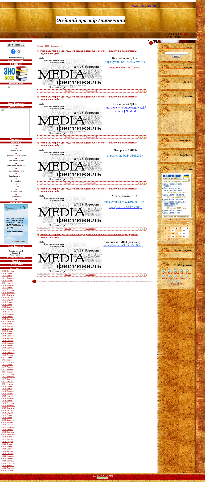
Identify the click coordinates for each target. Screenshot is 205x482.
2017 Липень (7, 372)
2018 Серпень (8, 403)
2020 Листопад (8, 468)
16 (165, 234)
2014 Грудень (7, 300)
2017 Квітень (7, 365)
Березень (55, 46)
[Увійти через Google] (18, 51)
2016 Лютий (7, 333)
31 (169, 239)
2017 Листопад (8, 381)
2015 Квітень (7, 309)
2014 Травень (7, 283)
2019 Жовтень (8, 437)
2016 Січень (7, 331)
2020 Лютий (7, 446)
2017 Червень (8, 369)
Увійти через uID (16, 45)
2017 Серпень (8, 374)
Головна (40, 46)
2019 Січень (7, 415)
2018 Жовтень (8, 408)
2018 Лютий (7, 389)
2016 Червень (8, 343)
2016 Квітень (7, 338)
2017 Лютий (7, 360)
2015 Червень (8, 314)
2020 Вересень (8, 463)
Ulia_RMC (68, 91)
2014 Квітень (7, 280)
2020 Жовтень (8, 466)
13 (180, 231)
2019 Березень (8, 420)
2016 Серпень (8, 348)
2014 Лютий (7, 276)
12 (176, 231)
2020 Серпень (8, 461)
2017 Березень (8, 362)
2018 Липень (7, 401)
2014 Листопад (8, 297)
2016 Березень (8, 336)
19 (176, 234)
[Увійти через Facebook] (13, 51)
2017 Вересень (8, 377)
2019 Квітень (7, 422)
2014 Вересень (8, 292)
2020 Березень (8, 449)
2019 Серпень (8, 432)
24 (169, 236)
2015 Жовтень (8, 324)
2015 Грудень (7, 329)
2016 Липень (7, 345)
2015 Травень (7, 312)
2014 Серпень (8, 290)
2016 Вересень (8, 350)
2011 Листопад (8, 271)
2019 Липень (7, 430)
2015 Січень (7, 302)
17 (169, 234)
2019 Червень (8, 427)
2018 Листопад (8, 410)
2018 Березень (8, 391)
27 (180, 236)
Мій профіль (33, 37)
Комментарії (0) (91, 91)
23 (165, 236)
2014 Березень (8, 278)
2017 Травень (7, 367)
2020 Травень (7, 454)
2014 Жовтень (8, 295)
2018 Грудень (7, 413)
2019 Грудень (7, 442)
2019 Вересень (8, 434)
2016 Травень (7, 341)
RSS (183, 36)
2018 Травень (7, 396)
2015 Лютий (7, 305)
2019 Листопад (8, 439)
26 (176, 236)
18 (173, 234)
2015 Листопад (8, 326)
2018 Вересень (8, 406)
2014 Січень (7, 273)
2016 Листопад (8, 353)
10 (169, 231)
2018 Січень (7, 386)
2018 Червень (8, 398)
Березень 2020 (176, 220)
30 (165, 239)
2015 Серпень (8, 319)
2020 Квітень (7, 451)
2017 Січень (7, 357)
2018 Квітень (7, 393)
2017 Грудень (7, 384)
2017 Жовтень (8, 379)
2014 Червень (8, 285)
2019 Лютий (7, 418)
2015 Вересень (8, 321)
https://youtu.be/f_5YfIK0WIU (125, 67)
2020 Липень (7, 458)
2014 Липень (7, 288)
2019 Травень (7, 425)
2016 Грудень (7, 355)
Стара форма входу (16, 58)
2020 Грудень (7, 470)
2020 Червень (8, 456)
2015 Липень (7, 317)
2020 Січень (7, 444)
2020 (47, 46)
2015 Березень (8, 307)
